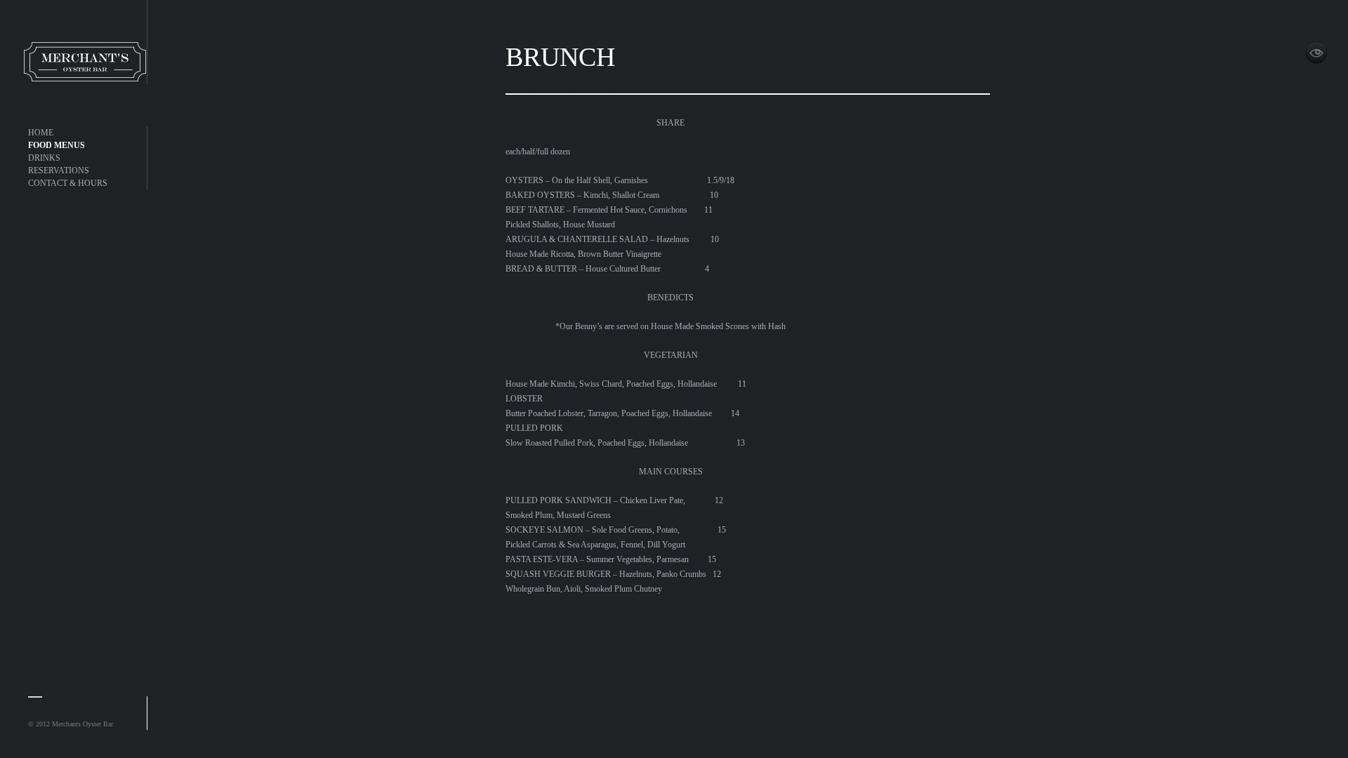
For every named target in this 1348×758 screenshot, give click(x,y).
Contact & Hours (67, 183)
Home (77, 42)
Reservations (58, 170)
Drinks (44, 158)
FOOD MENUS (56, 145)
